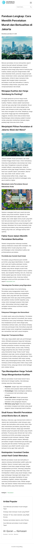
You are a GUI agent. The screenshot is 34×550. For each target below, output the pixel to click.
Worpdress (16, 534)
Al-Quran (8, 531)
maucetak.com (10, 281)
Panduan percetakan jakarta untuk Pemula (16, 520)
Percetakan (10, 492)
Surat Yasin (11, 534)
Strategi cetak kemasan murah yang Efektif (16, 512)
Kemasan (22, 531)
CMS (15, 531)
